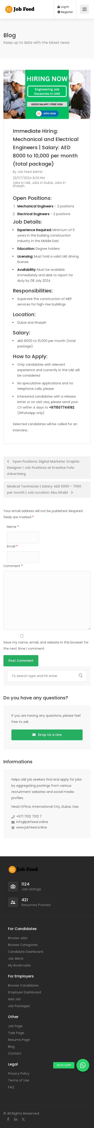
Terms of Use (18, 1080)
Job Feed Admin (30, 171)
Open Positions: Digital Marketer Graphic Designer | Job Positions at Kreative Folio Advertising (43, 467)
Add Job (14, 999)
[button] (82, 1065)
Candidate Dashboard (25, 951)
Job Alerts (16, 958)
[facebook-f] (8, 1119)
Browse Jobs (17, 938)
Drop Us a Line (49, 734)
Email (12, 546)
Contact (14, 1053)
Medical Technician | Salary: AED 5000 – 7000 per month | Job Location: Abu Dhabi (44, 489)
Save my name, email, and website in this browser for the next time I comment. (46, 645)
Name (13, 526)
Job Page (15, 1026)
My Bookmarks (19, 965)
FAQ (11, 1087)
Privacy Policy (18, 1073)
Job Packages (19, 1006)
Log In (64, 7)
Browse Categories (23, 945)
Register (66, 12)
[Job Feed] (20, 7)
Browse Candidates (23, 985)
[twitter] (23, 1119)
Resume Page (19, 1039)
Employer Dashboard (24, 992)
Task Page (16, 1033)
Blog (11, 1046)
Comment (13, 566)
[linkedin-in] (15, 1119)
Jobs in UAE (21, 182)
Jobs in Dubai (42, 182)
